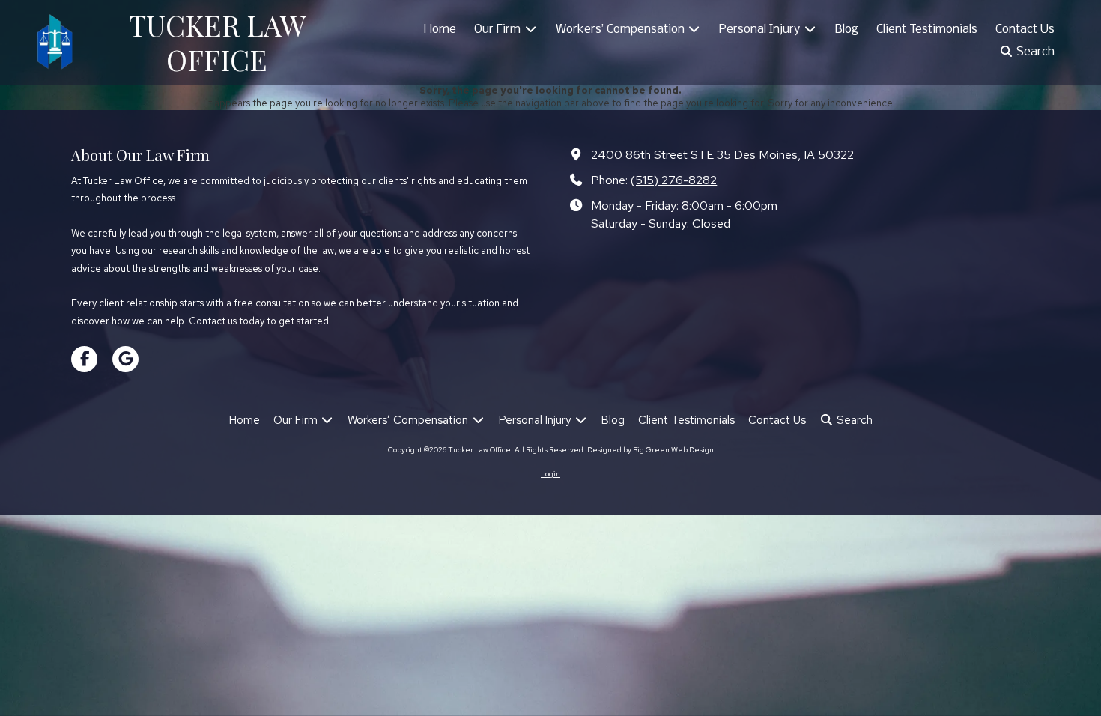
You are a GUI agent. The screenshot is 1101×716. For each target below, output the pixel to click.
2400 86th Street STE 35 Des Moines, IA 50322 (722, 154)
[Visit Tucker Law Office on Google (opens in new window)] (125, 359)
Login (550, 474)
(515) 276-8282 (674, 180)
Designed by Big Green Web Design (650, 450)
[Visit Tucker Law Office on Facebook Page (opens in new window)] (84, 359)
